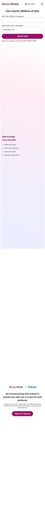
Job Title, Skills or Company (13, 16)
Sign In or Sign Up (22, 413)
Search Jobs (22, 36)
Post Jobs (31, 4)
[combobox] (22, 20)
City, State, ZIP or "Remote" (12, 26)
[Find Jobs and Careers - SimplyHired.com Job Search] (10, 4)
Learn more (33, 406)
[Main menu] (42, 4)
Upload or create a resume (11, 41)
